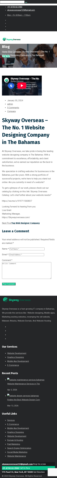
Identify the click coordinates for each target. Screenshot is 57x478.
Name (5, 249)
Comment (7, 260)
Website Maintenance (16, 456)
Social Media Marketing (17, 452)
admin (10, 104)
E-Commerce (13, 365)
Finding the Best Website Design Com (23, 400)
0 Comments (13, 107)
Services (11, 420)
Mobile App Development (18, 361)
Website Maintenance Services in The (23, 384)
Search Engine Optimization (19, 448)
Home (5, 51)
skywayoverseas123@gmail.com (17, 464)
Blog (10, 51)
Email (5, 254)
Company (17, 51)
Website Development (16, 353)
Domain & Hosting (15, 440)
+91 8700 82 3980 (10, 468)
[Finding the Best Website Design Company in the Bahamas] (23, 396)
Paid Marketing (13, 444)
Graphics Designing (15, 357)
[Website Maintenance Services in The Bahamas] (25, 380)
